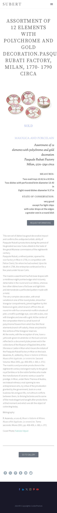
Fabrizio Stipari (21, 430)
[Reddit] (31, 473)
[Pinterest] (15, 473)
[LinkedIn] (25, 473)
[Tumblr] (20, 473)
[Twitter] (10, 473)
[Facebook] (5, 473)
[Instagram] (30, 489)
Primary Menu (51, 4)
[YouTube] (37, 489)
